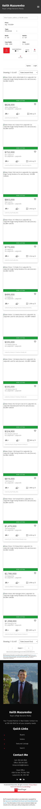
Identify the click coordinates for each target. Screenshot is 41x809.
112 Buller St (13, 298)
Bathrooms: (25, 37)
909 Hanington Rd (13, 624)
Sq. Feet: (26, 44)
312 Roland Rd (13, 577)
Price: (9, 24)
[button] (17, 779)
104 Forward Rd (13, 529)
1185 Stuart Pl (13, 482)
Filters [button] (20, 57)
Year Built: (8, 44)
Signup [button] (28, 65)
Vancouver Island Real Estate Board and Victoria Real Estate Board (19, 656)
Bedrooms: (7, 37)
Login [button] (35, 65)
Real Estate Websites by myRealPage (21, 786)
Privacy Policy (32, 784)
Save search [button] (6, 50)
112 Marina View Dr (13, 345)
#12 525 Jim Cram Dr (13, 434)
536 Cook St (13, 203)
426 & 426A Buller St (13, 108)
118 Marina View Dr (13, 390)
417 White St (13, 250)
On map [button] (35, 50)
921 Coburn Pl (13, 155)
